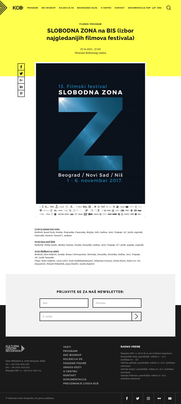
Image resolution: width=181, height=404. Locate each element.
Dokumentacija (75, 379)
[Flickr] (159, 398)
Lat (154, 8)
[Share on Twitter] (21, 73)
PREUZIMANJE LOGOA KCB (81, 383)
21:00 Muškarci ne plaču (47, 251)
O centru (106, 8)
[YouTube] (170, 398)
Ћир (148, 8)
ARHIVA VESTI (72, 367)
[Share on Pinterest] (21, 93)
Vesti (67, 346)
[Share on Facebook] (21, 66)
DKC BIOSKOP (72, 354)
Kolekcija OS (66, 8)
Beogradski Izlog (87, 8)
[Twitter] (137, 398)
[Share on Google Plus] (21, 80)
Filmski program (90, 24)
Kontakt (120, 8)
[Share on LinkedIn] (21, 87)
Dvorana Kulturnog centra (90, 52)
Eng (159, 8)
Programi (32, 8)
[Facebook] (127, 398)
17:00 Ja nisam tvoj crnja (47, 229)
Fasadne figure (74, 363)
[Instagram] (148, 398)
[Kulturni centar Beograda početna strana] (11, 7)
